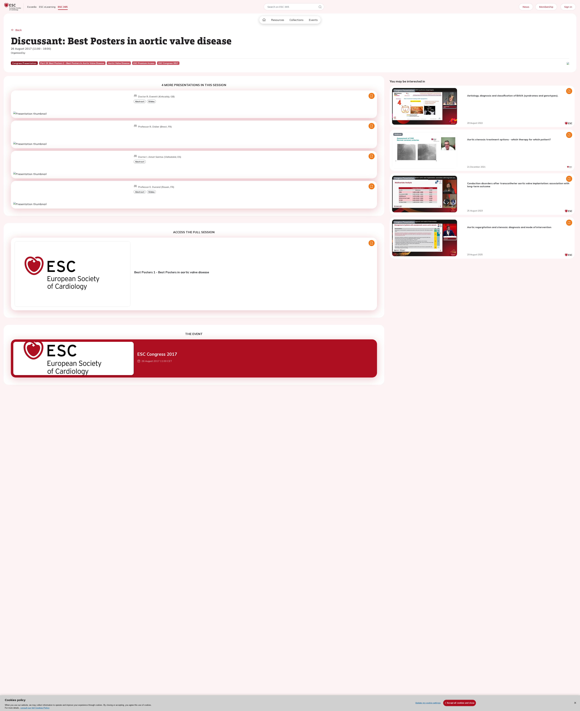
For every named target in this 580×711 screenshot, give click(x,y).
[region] (290, 703)
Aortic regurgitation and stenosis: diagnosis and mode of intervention (509, 227)
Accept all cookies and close (460, 703)
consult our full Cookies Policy (34, 708)
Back (18, 30)
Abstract (139, 101)
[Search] (320, 7)
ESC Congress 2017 (157, 354)
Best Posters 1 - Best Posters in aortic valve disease (171, 272)
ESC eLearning (47, 6)
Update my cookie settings (428, 703)
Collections (296, 20)
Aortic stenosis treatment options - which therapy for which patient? (509, 139)
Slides (151, 101)
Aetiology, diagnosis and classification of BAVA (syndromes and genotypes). (512, 95)
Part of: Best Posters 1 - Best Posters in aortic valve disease (72, 63)
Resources (277, 20)
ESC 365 (63, 6)
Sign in (568, 6)
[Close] (575, 703)
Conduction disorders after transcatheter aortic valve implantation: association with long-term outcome (518, 185)
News (526, 6)
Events (313, 20)
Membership (546, 6)
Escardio (32, 6)
